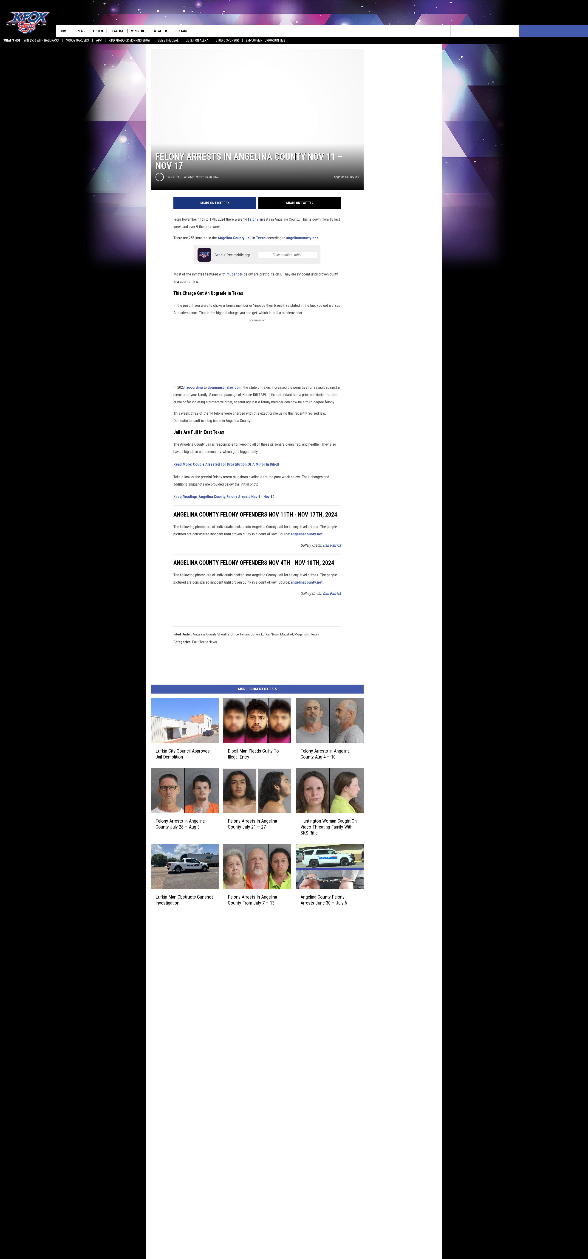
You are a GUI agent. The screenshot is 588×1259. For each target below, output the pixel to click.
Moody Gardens (77, 40)
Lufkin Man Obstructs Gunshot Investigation (184, 900)
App (99, 40)
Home (64, 31)
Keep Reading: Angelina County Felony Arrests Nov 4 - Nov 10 (223, 496)
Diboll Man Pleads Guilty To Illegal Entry (253, 754)
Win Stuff (138, 31)
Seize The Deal (168, 40)
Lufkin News (270, 634)
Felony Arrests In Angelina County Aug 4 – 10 (325, 754)
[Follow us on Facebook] (479, 31)
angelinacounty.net (302, 238)
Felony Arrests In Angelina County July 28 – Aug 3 (180, 824)
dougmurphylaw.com (225, 387)
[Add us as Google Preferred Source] (467, 31)
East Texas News (204, 642)
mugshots (234, 274)
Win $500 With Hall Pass (41, 40)
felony (253, 219)
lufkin (255, 634)
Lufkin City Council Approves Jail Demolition (182, 754)
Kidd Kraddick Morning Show (129, 40)
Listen (98, 31)
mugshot (286, 634)
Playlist (117, 31)
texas (314, 634)
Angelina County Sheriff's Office (216, 634)
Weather (160, 31)
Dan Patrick (173, 177)
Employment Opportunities (265, 40)
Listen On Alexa (197, 40)
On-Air (80, 31)
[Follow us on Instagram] (490, 31)
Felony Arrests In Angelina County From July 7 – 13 (252, 900)
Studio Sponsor (227, 40)
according (194, 387)
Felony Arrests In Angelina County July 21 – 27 (252, 824)
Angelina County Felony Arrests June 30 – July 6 (323, 900)
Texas (260, 238)
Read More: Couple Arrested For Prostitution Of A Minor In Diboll (226, 464)
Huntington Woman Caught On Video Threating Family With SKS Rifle (328, 827)
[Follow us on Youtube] (502, 31)
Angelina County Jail (234, 238)
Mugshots (301, 634)
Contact (181, 31)
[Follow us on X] (513, 31)
